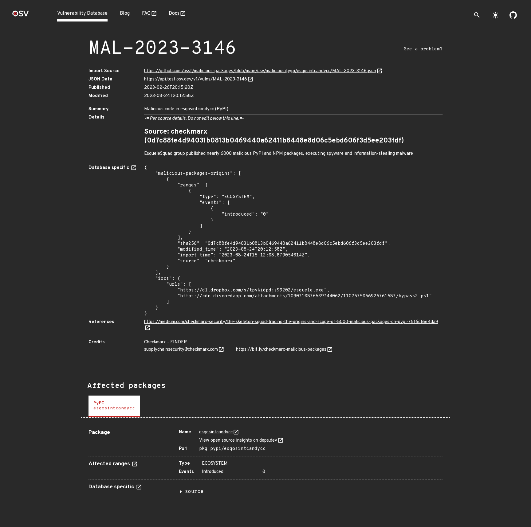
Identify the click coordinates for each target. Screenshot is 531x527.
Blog (125, 13)
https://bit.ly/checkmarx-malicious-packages (281, 350)
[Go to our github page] (513, 15)
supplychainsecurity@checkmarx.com (181, 350)
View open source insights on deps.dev (238, 440)
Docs (174, 13)
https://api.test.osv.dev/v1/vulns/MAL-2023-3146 (195, 79)
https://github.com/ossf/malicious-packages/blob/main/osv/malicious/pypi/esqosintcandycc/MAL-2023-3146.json (260, 71)
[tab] (114, 406)
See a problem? (423, 49)
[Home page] (20, 15)
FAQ (146, 13)
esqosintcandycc (216, 432)
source (194, 492)
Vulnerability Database (82, 13)
